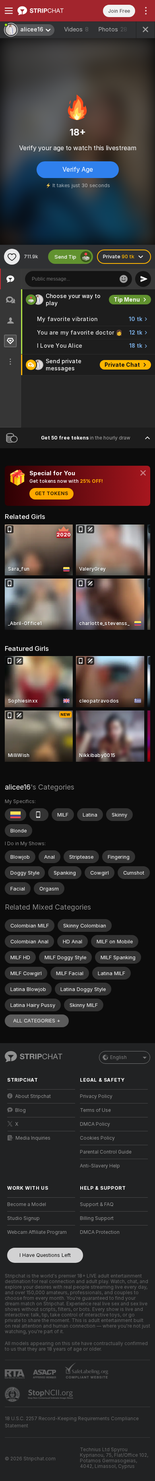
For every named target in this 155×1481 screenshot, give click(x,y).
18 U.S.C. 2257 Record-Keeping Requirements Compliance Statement (72, 1422)
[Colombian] (15, 814)
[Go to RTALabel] (15, 1374)
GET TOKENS (51, 493)
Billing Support (97, 1218)
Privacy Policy (96, 1096)
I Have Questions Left (45, 1255)
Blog (20, 1110)
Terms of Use (95, 1110)
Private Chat (122, 365)
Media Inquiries (32, 1138)
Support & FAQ (97, 1204)
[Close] (143, 473)
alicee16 (18, 787)
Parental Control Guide (106, 1152)
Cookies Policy (97, 1138)
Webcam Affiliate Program (37, 1232)
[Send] (143, 279)
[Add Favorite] (12, 257)
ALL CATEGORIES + (36, 1021)
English (118, 1057)
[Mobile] (38, 814)
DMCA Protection (100, 1232)
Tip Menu (127, 299)
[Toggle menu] (8, 10)
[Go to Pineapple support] (13, 1394)
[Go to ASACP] (45, 1374)
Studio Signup (23, 1218)
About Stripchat (33, 1096)
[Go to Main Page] (47, 10)
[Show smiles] (123, 279)
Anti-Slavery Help (100, 1166)
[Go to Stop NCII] (51, 1394)
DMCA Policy (95, 1124)
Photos (112, 29)
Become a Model (26, 1204)
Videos (76, 29)
